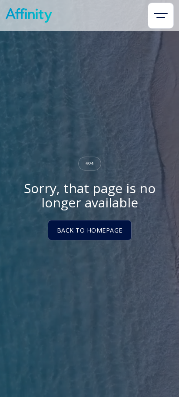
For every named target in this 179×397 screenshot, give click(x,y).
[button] (161, 16)
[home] (28, 15)
